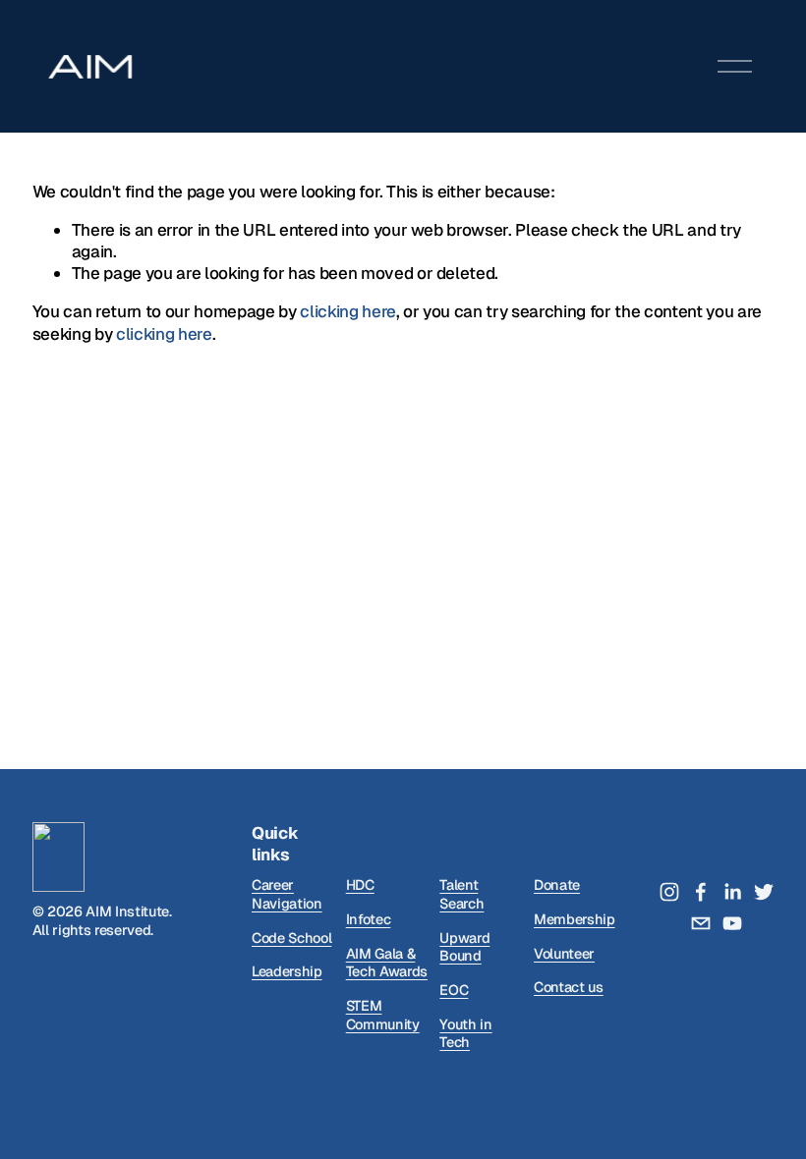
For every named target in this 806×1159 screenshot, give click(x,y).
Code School (291, 938)
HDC (360, 885)
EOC (453, 990)
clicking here (348, 311)
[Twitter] (764, 892)
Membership (574, 919)
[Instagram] (669, 892)
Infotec (368, 919)
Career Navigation (287, 894)
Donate (557, 885)
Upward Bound (464, 947)
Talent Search (461, 894)
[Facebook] (701, 892)
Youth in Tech (465, 1034)
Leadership (287, 971)
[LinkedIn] (732, 892)
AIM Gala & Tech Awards (387, 963)
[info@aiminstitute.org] (701, 923)
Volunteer (564, 954)
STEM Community (383, 1015)
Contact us (569, 987)
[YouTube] (732, 923)
